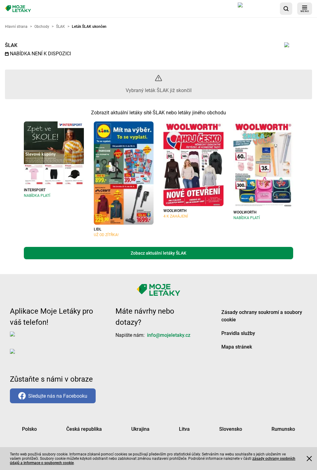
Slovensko (230, 429)
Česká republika (84, 429)
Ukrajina (140, 429)
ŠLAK (11, 45)
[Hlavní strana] (18, 8)
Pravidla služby (238, 333)
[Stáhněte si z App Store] (256, 8)
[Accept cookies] (309, 458)
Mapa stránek (236, 347)
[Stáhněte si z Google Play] (34, 356)
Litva (184, 429)
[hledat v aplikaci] (286, 8)
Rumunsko (283, 429)
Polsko (29, 429)
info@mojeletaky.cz (168, 335)
